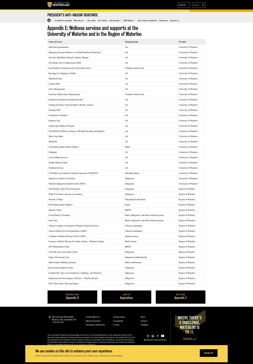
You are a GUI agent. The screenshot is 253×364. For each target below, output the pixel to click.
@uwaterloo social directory (155, 340)
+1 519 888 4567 (58, 322)
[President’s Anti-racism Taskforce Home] (49, 20)
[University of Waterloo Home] (58, 4)
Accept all (208, 352)
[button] (184, 5)
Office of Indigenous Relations (84, 344)
